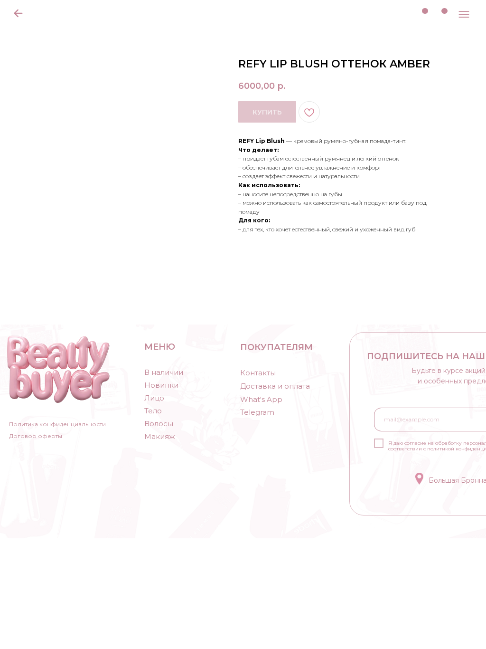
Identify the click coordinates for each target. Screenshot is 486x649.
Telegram (257, 412)
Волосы (158, 423)
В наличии (163, 372)
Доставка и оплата (275, 386)
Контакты (258, 372)
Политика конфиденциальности (57, 424)
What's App (261, 399)
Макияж (159, 436)
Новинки (161, 385)
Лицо (154, 397)
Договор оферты (35, 435)
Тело (153, 410)
